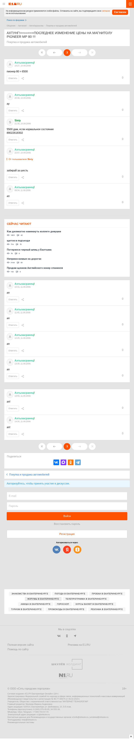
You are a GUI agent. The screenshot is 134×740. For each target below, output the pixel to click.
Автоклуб (22, 26)
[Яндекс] (67, 549)
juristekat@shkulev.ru (99, 717)
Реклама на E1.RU (79, 644)
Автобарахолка (36, 26)
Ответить (12, 78)
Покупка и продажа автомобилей (61, 26)
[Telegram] (78, 462)
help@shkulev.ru (29, 720)
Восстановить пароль (67, 524)
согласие (106, 11)
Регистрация (67, 534)
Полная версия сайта (21, 644)
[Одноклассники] (71, 462)
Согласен (120, 12)
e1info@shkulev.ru (80, 717)
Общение (11, 26)
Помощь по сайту (18, 649)
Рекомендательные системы (21, 722)
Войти (67, 516)
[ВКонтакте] (56, 462)
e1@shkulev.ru (43, 714)
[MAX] (63, 462)
